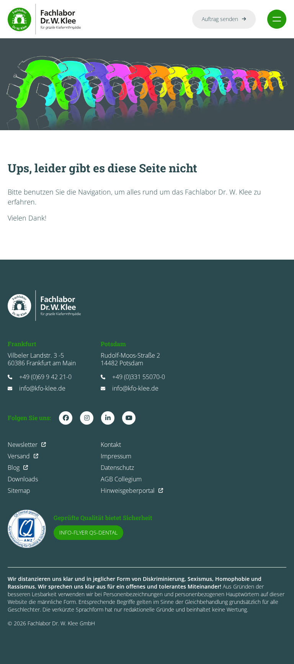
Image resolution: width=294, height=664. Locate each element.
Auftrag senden (220, 19)
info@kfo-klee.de (42, 388)
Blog (14, 467)
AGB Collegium (121, 479)
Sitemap (19, 490)
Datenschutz (117, 467)
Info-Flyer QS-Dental (88, 532)
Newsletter (23, 444)
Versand (19, 456)
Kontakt (111, 444)
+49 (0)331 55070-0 (138, 377)
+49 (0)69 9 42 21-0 (45, 377)
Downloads (23, 479)
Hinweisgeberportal (128, 490)
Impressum (116, 456)
